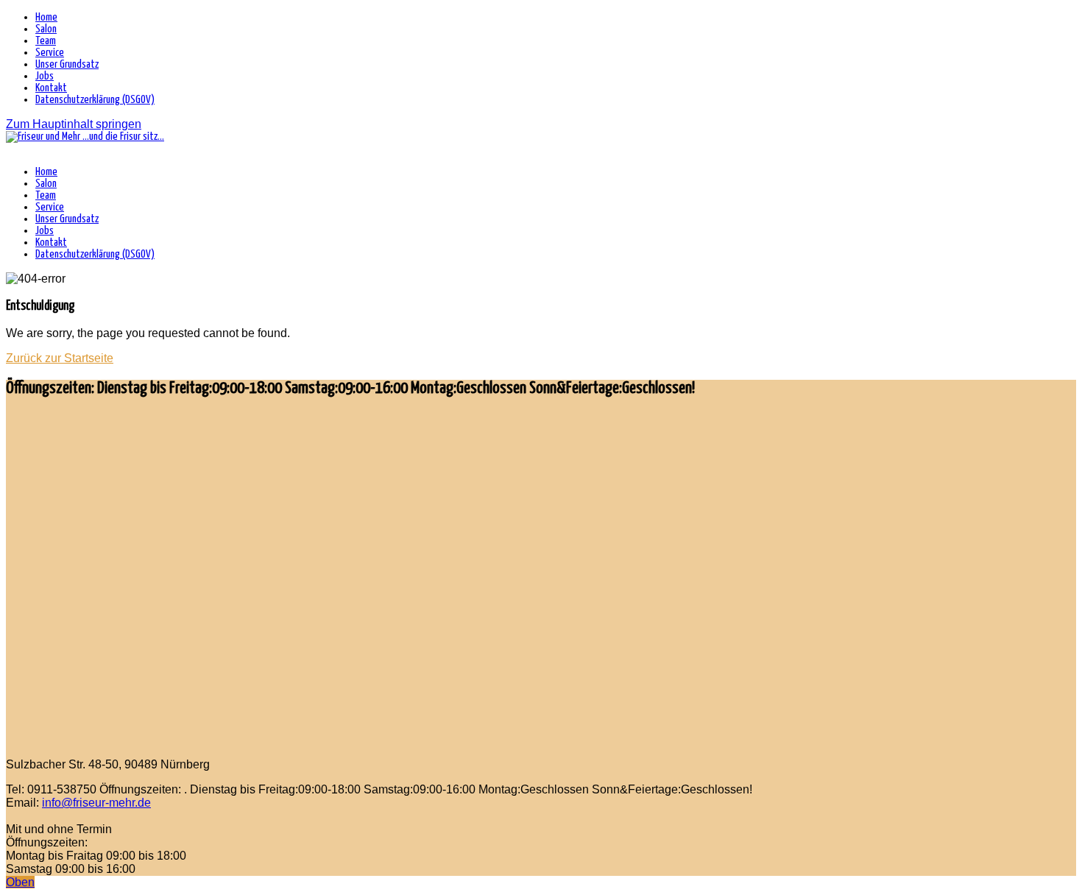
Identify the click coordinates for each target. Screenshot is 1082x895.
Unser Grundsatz (67, 64)
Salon (46, 29)
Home (46, 17)
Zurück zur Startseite (59, 358)
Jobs (44, 76)
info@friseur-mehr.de (96, 802)
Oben (20, 882)
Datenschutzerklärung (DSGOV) (95, 99)
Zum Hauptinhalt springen (73, 124)
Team (45, 40)
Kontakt (51, 87)
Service (49, 52)
